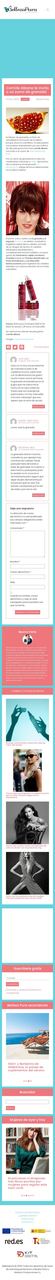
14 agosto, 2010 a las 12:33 (29, 361)
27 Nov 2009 (12, 99)
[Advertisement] (27, 47)
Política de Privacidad (27, 1212)
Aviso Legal (27, 1218)
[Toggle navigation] (48, 10)
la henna (19, 241)
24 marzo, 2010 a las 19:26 (29, 423)
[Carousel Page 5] (31, 1195)
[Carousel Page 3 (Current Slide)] (29, 1081)
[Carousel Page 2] (26, 1081)
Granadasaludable (24, 339)
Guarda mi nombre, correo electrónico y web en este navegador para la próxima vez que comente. (26, 600)
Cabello (25, 99)
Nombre (15, 561)
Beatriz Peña (42, 99)
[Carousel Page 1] (24, 1081)
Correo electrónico (20, 571)
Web (12, 582)
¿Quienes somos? (27, 1215)
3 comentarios (41, 346)
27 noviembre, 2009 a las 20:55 (31, 449)
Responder (38, 406)
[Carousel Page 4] (31, 1081)
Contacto (27, 1222)
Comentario (17, 528)
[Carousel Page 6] (33, 1195)
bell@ (33, 161)
